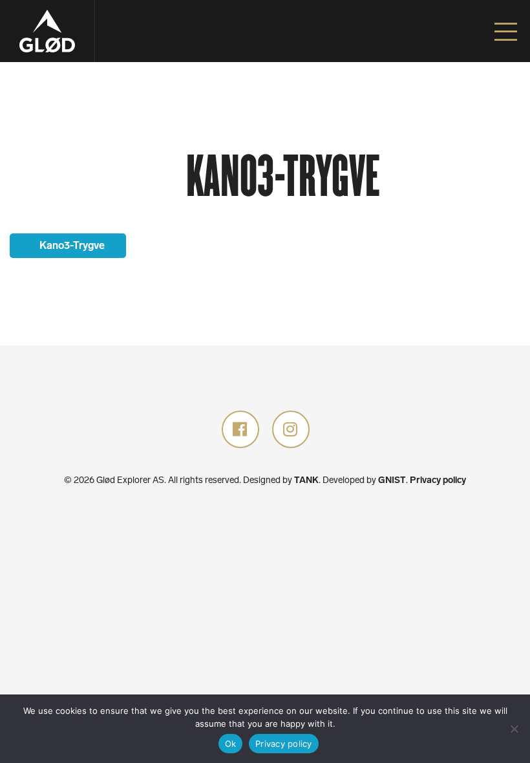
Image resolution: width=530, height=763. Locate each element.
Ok (231, 743)
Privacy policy (438, 480)
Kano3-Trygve (71, 245)
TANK (306, 480)
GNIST (392, 480)
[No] (513, 728)
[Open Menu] (505, 32)
